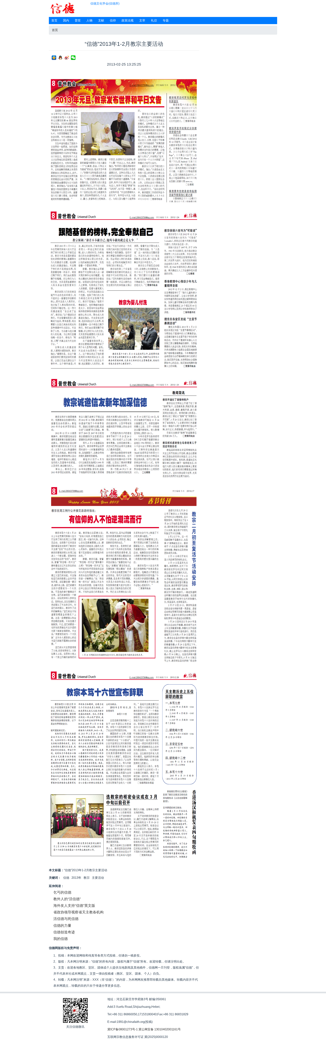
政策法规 (127, 20)
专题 (166, 20)
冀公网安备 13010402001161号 (159, 1029)
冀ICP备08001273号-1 (122, 1029)
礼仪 (154, 20)
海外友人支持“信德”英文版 (74, 906)
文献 (101, 20)
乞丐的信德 (62, 892)
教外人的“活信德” (67, 899)
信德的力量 (62, 926)
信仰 (113, 20)
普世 (78, 20)
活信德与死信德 (65, 919)
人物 (89, 20)
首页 (54, 20)
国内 (66, 20)
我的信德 (60, 939)
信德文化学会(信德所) (104, 3)
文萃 (142, 20)
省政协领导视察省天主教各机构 (78, 912)
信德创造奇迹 (64, 932)
